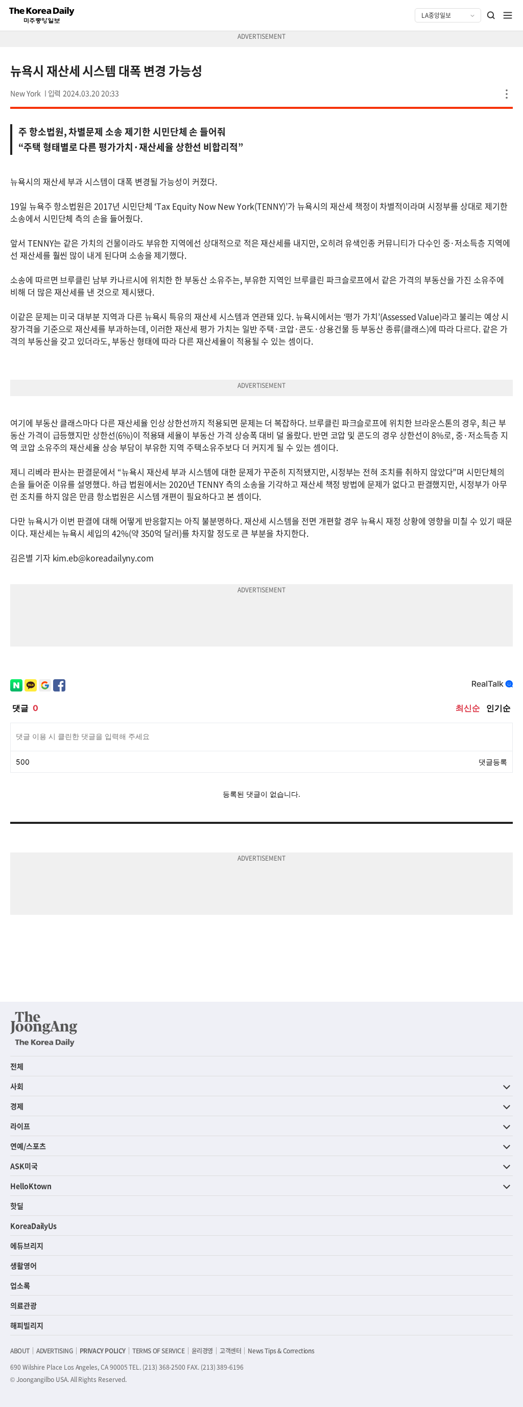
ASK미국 (24, 1166)
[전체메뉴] (508, 15)
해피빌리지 (26, 1325)
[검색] (491, 15)
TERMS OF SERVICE (158, 1350)
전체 (16, 1066)
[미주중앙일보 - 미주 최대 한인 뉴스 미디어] (42, 15)
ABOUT (20, 1350)
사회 (16, 1086)
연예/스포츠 (28, 1146)
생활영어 (23, 1265)
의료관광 (23, 1305)
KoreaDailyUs (33, 1225)
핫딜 (16, 1206)
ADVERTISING (54, 1350)
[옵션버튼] (507, 94)
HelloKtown (31, 1186)
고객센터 (230, 1350)
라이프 (20, 1126)
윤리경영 (202, 1350)
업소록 (20, 1285)
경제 (16, 1106)
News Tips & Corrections (281, 1350)
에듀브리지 (26, 1245)
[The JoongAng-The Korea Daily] (44, 1029)
